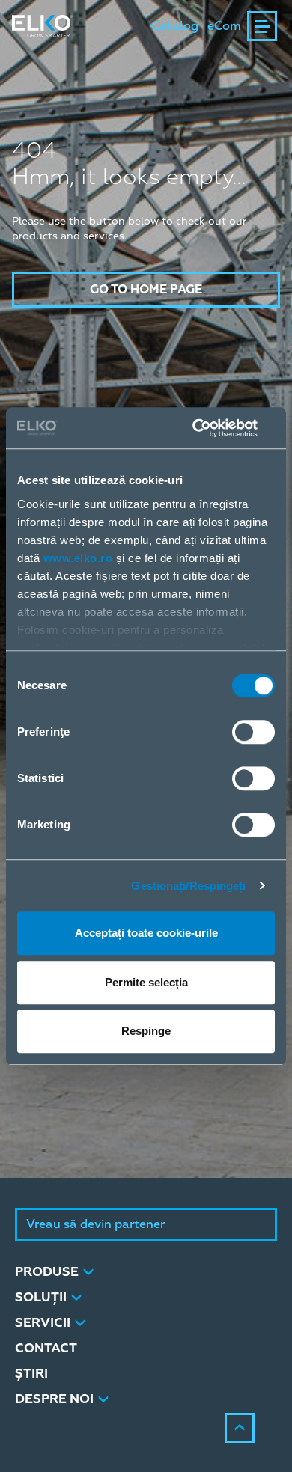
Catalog (174, 26)
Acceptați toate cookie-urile (146, 932)
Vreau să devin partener (95, 1224)
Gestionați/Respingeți (188, 885)
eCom (224, 26)
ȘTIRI (31, 1373)
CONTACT (46, 1348)
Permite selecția (146, 982)
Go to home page (146, 289)
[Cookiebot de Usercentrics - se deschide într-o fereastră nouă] (210, 428)
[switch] (253, 732)
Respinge (146, 1030)
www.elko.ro (78, 558)
